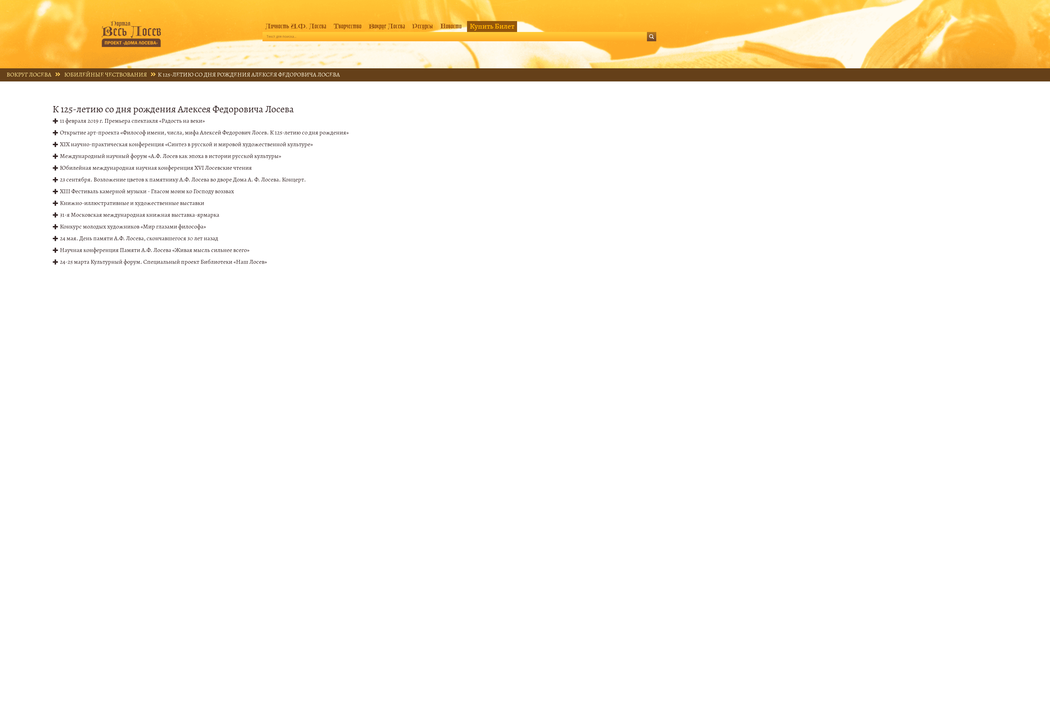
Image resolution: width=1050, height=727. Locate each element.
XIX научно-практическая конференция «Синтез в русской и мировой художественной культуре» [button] (186, 144)
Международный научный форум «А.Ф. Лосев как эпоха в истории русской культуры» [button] (170, 156)
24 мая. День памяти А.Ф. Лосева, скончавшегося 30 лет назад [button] (139, 238)
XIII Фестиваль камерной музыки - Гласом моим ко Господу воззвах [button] (147, 191)
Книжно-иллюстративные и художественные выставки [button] (132, 203)
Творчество (347, 26)
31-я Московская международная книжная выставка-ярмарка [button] (139, 215)
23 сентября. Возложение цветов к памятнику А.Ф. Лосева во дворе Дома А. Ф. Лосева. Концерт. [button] (183, 180)
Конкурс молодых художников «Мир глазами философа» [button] (133, 227)
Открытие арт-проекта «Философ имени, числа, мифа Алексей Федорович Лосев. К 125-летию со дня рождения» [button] (204, 133)
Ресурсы (422, 26)
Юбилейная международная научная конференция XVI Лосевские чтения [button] (156, 168)
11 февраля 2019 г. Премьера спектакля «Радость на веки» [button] (132, 121)
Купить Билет (492, 26)
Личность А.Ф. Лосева (295, 26)
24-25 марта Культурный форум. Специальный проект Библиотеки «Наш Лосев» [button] (163, 262)
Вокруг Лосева (387, 26)
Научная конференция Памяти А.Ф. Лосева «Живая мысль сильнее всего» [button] (154, 250)
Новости (451, 26)
